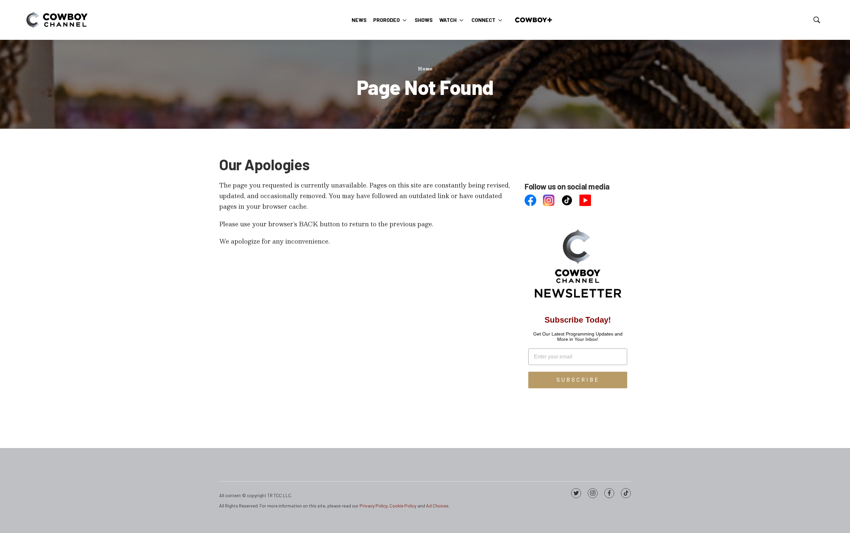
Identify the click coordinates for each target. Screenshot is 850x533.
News (359, 20)
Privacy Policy (373, 505)
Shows (424, 20)
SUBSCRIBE (577, 380)
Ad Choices (437, 505)
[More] (404, 20)
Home (425, 68)
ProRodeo (386, 20)
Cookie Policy (402, 505)
